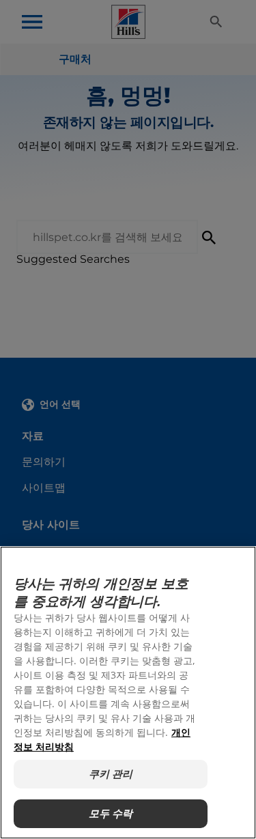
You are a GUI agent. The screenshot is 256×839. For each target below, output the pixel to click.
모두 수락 (111, 813)
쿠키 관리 (111, 774)
